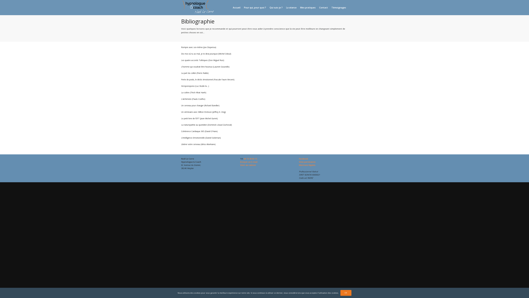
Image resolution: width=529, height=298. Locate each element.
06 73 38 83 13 (250, 158)
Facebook (303, 158)
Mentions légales (307, 165)
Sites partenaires (307, 162)
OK (346, 293)
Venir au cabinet (248, 165)
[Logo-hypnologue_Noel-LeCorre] (197, 7)
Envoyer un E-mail (248, 162)
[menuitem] (236, 7)
